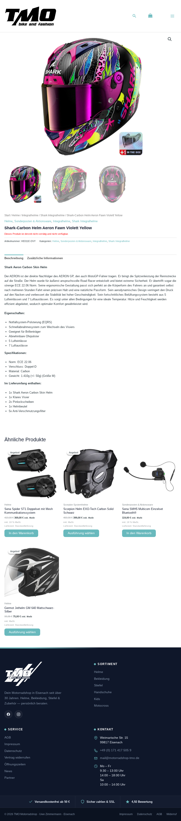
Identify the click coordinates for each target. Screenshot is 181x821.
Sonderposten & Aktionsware (32, 221)
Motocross (101, 705)
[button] (134, 16)
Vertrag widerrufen (17, 757)
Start (7, 215)
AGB (7, 737)
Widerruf (171, 814)
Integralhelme (30, 215)
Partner (9, 777)
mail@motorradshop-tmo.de (119, 758)
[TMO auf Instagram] (19, 714)
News (8, 771)
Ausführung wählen (81, 533)
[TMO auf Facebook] (8, 714)
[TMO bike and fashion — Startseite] (23, 674)
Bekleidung (101, 678)
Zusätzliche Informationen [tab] (45, 258)
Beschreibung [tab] (13, 258)
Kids (97, 699)
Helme (16, 215)
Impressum (12, 744)
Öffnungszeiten (15, 764)
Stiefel (98, 685)
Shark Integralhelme (52, 215)
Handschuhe (103, 692)
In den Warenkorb (21, 533)
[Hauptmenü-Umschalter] (172, 16)
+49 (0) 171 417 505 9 (115, 750)
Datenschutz (13, 751)
